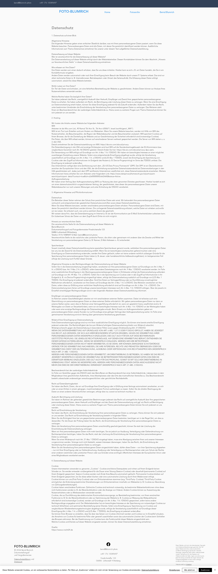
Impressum (18, 561)
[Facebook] (108, 544)
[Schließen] (214, 570)
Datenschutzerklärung (22, 559)
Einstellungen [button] (174, 570)
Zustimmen (205, 570)
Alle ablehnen (189, 570)
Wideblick (189, 564)
